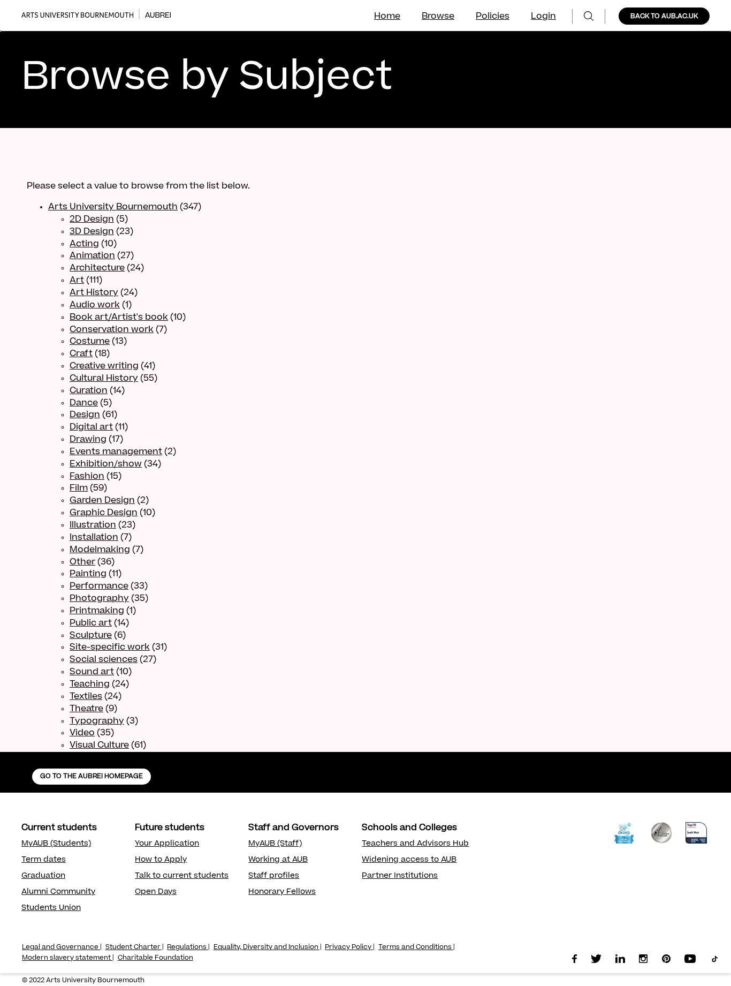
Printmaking (97, 611)
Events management (116, 452)
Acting (84, 244)
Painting (88, 574)
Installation (94, 537)
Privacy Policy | (350, 947)
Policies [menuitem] (492, 16)
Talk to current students (182, 876)
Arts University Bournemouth (113, 207)
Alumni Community (58, 892)
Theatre (86, 709)
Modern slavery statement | (68, 958)
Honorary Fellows (282, 892)
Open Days (156, 892)
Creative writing (104, 366)
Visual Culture (99, 745)
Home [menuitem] (387, 16)
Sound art (92, 672)
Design (85, 415)
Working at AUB (278, 860)
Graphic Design (104, 513)
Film (79, 488)
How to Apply (161, 860)
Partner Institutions (400, 876)
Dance (84, 403)
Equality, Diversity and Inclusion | (268, 947)
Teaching (90, 684)
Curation (89, 391)
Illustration (93, 525)
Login (543, 16)
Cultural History (104, 378)
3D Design (92, 232)
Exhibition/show (106, 464)
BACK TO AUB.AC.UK (664, 16)
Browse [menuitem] (438, 16)
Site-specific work (110, 647)
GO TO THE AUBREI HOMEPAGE (91, 776)
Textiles (86, 697)
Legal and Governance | (62, 947)
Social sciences (104, 660)
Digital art (91, 427)
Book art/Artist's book (119, 317)
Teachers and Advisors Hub (415, 844)
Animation (92, 256)
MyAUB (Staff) (275, 844)
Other (82, 562)
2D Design (92, 219)
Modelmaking (100, 550)
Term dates (43, 860)
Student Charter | (134, 947)
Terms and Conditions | (416, 947)
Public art (91, 623)
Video (82, 733)
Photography (99, 598)
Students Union (51, 908)
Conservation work (112, 330)
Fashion (87, 476)
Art (77, 280)
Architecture (97, 268)
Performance (99, 586)
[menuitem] (588, 16)
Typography (97, 721)
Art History (94, 293)
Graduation (43, 876)
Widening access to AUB (409, 860)
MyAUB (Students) (56, 844)
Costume (90, 341)
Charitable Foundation (155, 958)
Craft (81, 354)
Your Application (167, 844)
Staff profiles (273, 876)
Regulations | (188, 947)
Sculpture (91, 635)
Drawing (88, 439)
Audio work (95, 305)
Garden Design (102, 500)
